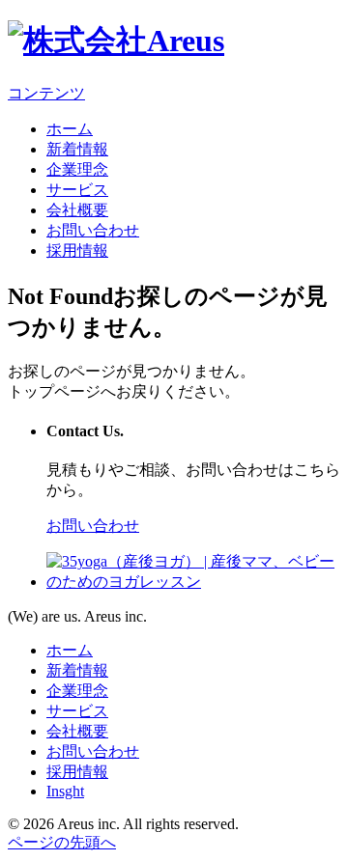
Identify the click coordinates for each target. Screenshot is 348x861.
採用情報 (77, 250)
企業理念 (77, 169)
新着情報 (77, 149)
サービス (77, 189)
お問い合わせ (92, 230)
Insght (65, 791)
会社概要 (77, 210)
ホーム (69, 129)
